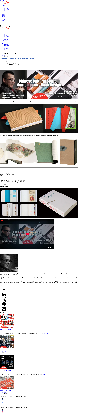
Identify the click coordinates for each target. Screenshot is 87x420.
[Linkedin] (4, 296)
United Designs (6, 39)
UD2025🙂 (3, 5)
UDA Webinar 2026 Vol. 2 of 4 (5, 329)
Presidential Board (6, 44)
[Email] (4, 310)
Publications (3, 13)
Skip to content (2, 0)
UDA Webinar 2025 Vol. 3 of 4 (5, 390)
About (3, 50)
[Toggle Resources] (15, 47)
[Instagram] (2, 400)
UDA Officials (6, 21)
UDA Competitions (6, 34)
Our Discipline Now (7, 11)
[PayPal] (2, 402)
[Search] (0, 25)
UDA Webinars (6, 7)
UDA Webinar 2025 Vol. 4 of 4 (5, 370)
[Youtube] (2, 401)
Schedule (3, 14)
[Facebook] (2, 399)
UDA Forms (5, 49)
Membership (5, 19)
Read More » (46, 333)
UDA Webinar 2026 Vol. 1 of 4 (5, 349)
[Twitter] (4, 301)
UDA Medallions (6, 8)
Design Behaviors (4, 12)
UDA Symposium (6, 9)
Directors (5, 18)
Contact (3, 23)
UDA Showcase (6, 10)
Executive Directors (6, 45)
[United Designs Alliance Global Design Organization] (4, 3)
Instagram (3, 15)
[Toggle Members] (15, 43)
